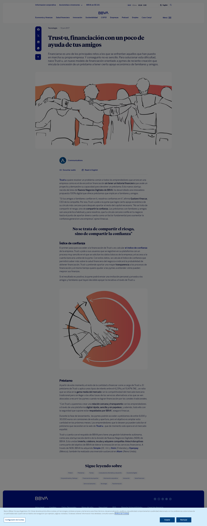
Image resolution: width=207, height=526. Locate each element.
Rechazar (183, 520)
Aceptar (167, 520)
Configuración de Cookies (14, 520)
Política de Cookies (122, 513)
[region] (103, 517)
